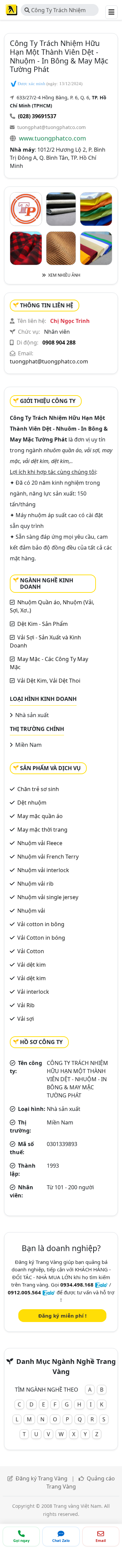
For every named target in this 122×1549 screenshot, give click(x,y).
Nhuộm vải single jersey (47, 897)
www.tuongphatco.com (52, 138)
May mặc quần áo (40, 816)
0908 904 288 (59, 342)
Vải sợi (25, 1018)
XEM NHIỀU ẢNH (63, 275)
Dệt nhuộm (31, 802)
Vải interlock (33, 991)
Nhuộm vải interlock (43, 870)
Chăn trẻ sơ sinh (38, 789)
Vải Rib (26, 1005)
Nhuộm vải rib (35, 883)
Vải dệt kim (31, 964)
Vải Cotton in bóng (41, 937)
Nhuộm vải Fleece (39, 843)
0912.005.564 (24, 1292)
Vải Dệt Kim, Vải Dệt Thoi (48, 680)
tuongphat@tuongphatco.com (51, 127)
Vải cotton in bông (40, 924)
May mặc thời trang (42, 829)
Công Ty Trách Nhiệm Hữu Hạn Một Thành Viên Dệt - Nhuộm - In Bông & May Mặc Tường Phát (56, 11)
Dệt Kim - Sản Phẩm (42, 624)
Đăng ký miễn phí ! (62, 1315)
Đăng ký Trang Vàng (41, 1478)
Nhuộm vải (31, 910)
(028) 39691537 (37, 116)
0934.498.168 (77, 1284)
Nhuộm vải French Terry (48, 856)
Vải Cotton (30, 951)
